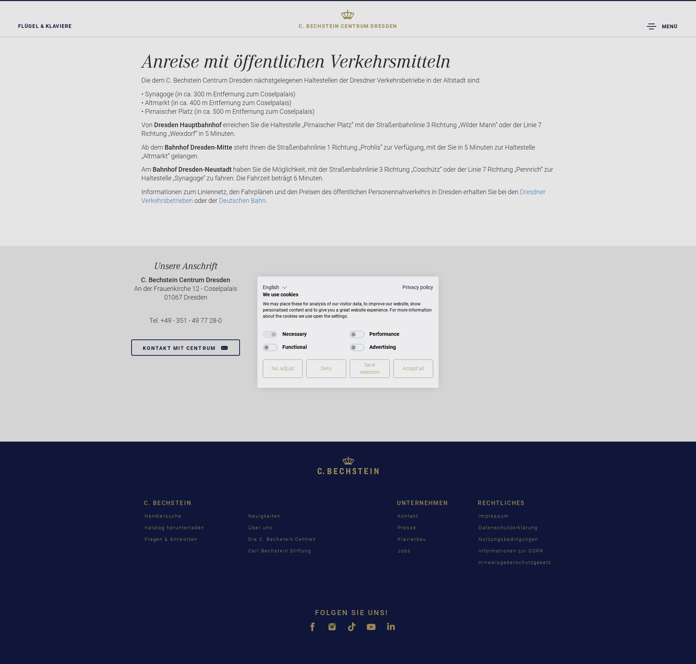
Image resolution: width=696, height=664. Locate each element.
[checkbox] (270, 334)
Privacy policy (417, 287)
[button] (275, 287)
